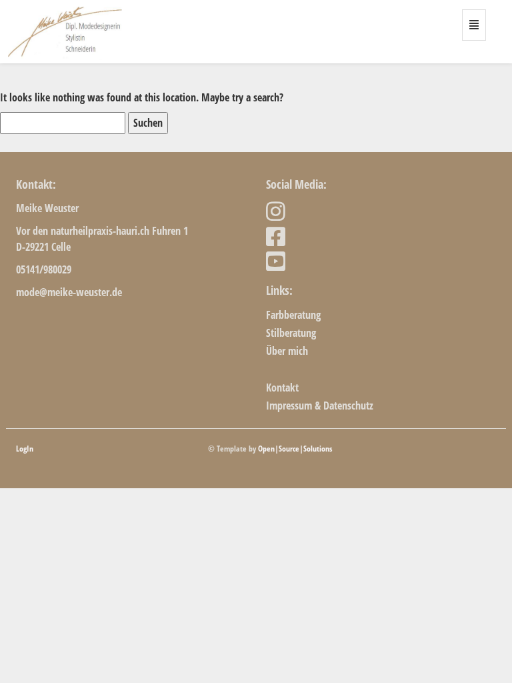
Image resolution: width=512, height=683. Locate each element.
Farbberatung (293, 314)
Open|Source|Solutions (295, 448)
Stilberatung (291, 332)
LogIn (24, 448)
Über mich (287, 351)
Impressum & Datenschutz (319, 405)
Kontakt (282, 387)
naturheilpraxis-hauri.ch (100, 230)
